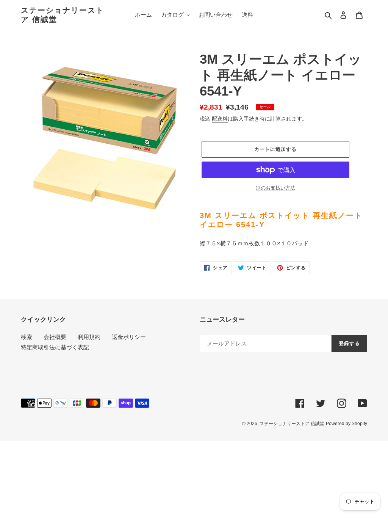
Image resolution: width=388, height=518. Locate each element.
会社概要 (55, 337)
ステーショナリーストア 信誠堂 (62, 15)
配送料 (220, 119)
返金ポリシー (129, 337)
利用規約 (89, 337)
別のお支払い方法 (275, 188)
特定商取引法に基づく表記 (55, 347)
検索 (26, 337)
